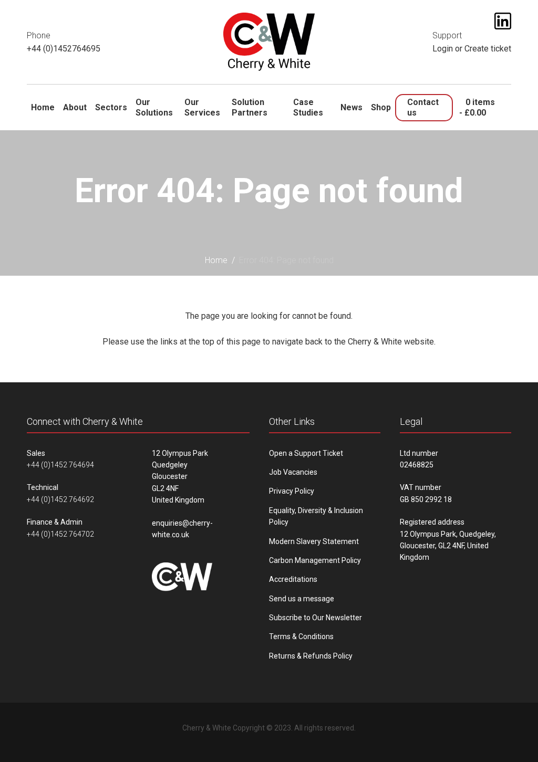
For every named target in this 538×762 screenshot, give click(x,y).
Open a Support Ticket (306, 453)
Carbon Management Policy (315, 560)
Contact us (423, 107)
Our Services (202, 107)
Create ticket (487, 49)
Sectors (111, 107)
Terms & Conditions (301, 636)
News (351, 107)
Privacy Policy (291, 491)
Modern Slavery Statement (314, 541)
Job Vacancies (293, 472)
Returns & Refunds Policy (311, 656)
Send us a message (301, 598)
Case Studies (308, 107)
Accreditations (293, 579)
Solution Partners (249, 107)
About (75, 107)
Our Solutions (154, 107)
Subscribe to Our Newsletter (315, 617)
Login (442, 49)
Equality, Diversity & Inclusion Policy (316, 516)
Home (43, 107)
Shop (381, 107)
